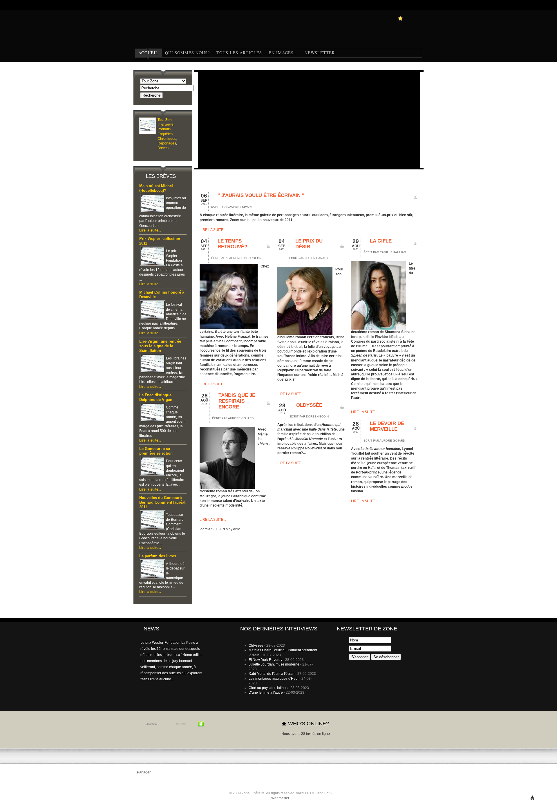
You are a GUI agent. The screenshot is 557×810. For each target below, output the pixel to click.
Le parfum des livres (157, 556)
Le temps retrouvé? (232, 243)
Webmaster (280, 798)
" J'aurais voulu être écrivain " (261, 195)
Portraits (164, 129)
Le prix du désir (309, 243)
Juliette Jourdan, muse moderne (274, 664)
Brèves (163, 148)
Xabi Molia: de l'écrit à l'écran (271, 674)
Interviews (165, 124)
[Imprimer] (415, 199)
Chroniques (167, 139)
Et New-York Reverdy (265, 660)
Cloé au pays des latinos (268, 688)
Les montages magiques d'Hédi (274, 679)
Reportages (167, 143)
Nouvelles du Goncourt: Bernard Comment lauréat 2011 (162, 502)
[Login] (201, 723)
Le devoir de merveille (387, 426)
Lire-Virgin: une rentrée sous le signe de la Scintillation (160, 346)
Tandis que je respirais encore (236, 401)
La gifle (381, 241)
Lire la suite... (150, 230)
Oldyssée (309, 405)
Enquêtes (165, 134)
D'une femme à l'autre (266, 692)
